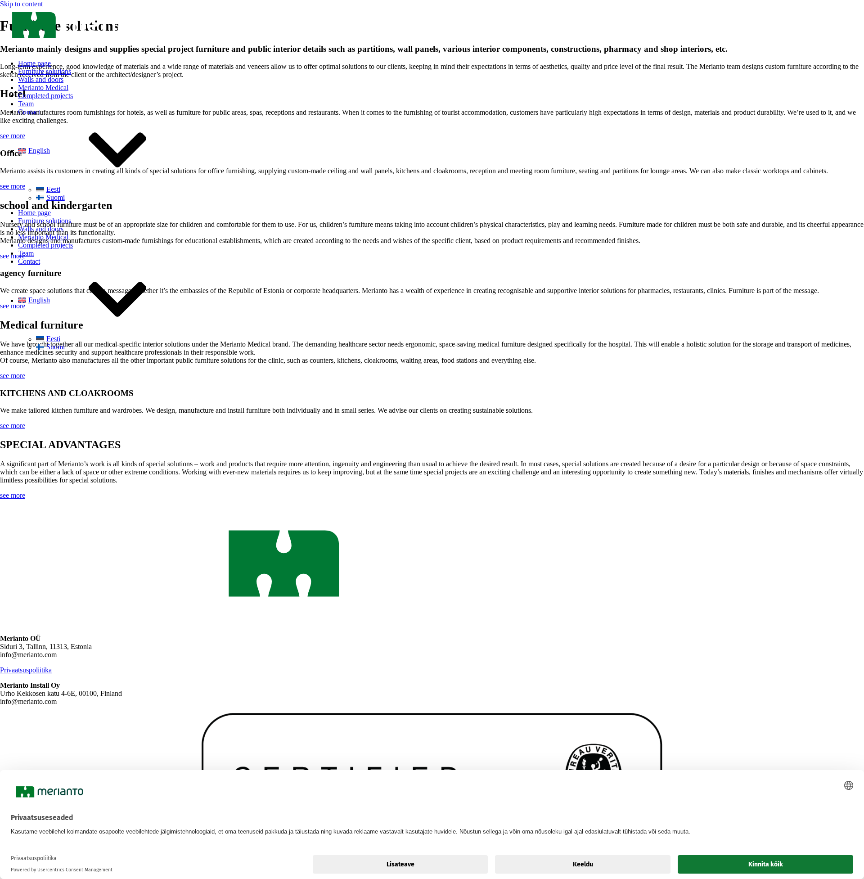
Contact (29, 112)
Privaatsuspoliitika (26, 670)
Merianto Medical (43, 87)
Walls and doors (40, 79)
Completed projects (45, 95)
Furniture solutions (44, 71)
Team (26, 104)
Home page (34, 63)
